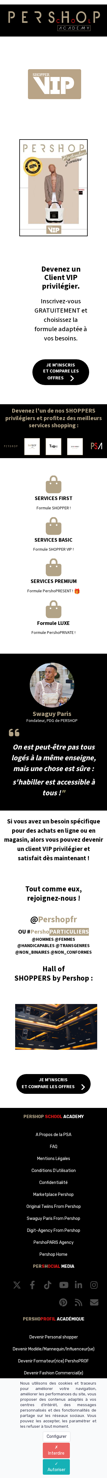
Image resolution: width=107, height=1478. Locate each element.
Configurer (57, 1436)
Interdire (56, 1453)
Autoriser (56, 1469)
